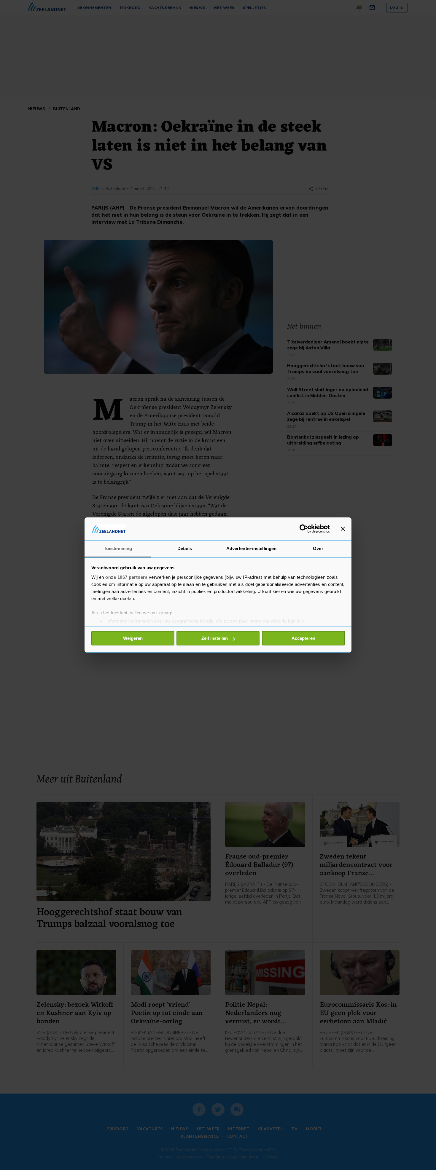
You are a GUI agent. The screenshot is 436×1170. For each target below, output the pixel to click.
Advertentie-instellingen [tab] (251, 548)
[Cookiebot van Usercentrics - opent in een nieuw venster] (304, 528)
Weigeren (133, 638)
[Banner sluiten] (343, 529)
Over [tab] (318, 548)
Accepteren (303, 638)
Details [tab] (184, 548)
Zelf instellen (214, 638)
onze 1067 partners (126, 577)
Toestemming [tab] (118, 548)
